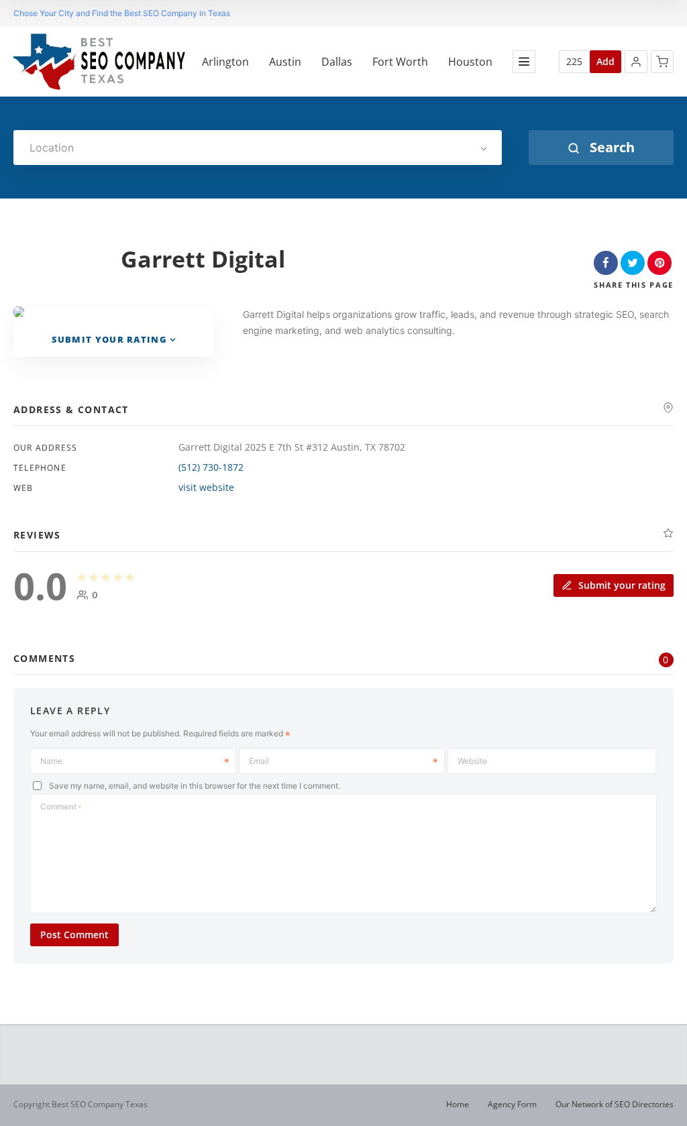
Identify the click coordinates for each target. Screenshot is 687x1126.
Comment (60, 806)
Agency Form (512, 1104)
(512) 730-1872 (211, 467)
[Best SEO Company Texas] (99, 62)
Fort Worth (400, 62)
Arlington (225, 62)
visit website (206, 487)
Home (457, 1104)
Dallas (336, 62)
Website (472, 761)
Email (259, 761)
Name (51, 761)
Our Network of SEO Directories (615, 1104)
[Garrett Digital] (18, 311)
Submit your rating (109, 339)
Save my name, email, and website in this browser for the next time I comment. (194, 786)
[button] (636, 61)
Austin (285, 62)
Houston (470, 62)
